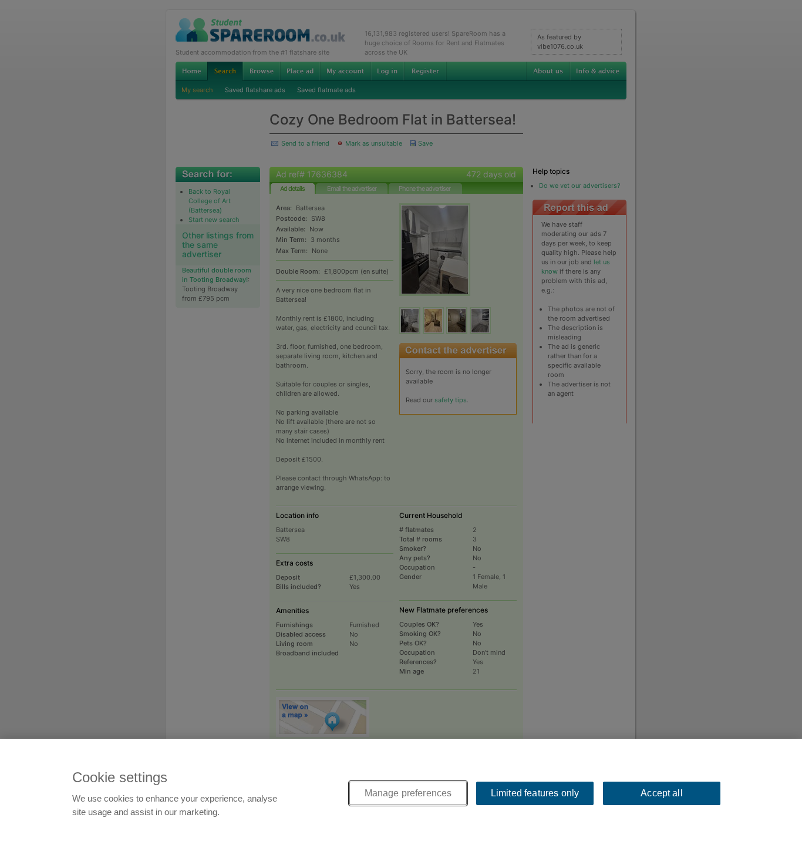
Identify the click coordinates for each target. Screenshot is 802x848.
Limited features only (535, 793)
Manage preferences (408, 793)
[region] (401, 793)
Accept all (662, 793)
